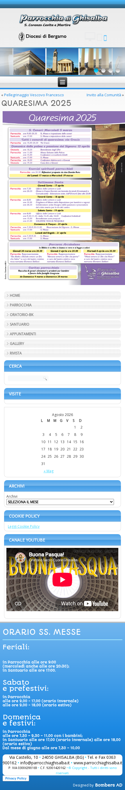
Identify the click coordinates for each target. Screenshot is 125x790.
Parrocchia (21, 305)
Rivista (16, 353)
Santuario (19, 324)
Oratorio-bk (21, 314)
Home (15, 295)
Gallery (17, 343)
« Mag (48, 471)
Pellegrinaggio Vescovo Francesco (34, 94)
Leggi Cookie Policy (24, 526)
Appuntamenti (23, 333)
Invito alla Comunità (104, 94)
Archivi (11, 496)
